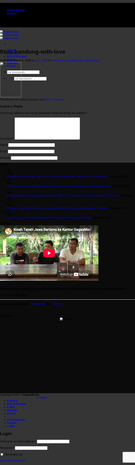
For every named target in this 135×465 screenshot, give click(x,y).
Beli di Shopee (16, 56)
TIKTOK (57, 303)
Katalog (12, 400)
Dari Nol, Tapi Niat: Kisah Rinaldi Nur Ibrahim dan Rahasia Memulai (49, 217)
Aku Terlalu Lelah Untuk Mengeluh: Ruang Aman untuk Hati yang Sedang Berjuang (59, 185)
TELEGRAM (38, 303)
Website (5, 157)
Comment (7, 138)
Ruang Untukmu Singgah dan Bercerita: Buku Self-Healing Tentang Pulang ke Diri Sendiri (63, 195)
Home (43, 397)
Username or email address (18, 441)
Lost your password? (13, 460)
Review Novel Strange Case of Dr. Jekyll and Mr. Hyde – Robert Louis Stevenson (57, 176)
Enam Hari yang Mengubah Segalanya (75, 60)
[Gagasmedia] (9, 35)
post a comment (54, 99)
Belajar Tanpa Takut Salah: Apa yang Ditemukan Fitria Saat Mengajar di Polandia (57, 208)
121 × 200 (41, 60)
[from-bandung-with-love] (10, 96)
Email (3, 151)
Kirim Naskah (16, 10)
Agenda (12, 410)
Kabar (11, 407)
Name (4, 144)
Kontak (12, 13)
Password (7, 447)
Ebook (11, 413)
